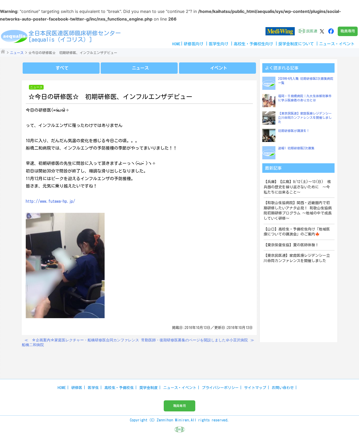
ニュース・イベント (179, 388)
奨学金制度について (296, 44)
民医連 (311, 31)
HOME (176, 44)
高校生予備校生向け (253, 44)
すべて (62, 68)
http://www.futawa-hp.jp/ (50, 201)
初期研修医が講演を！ (294, 130)
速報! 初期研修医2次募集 (296, 148)
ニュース (17, 53)
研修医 (76, 388)
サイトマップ (255, 388)
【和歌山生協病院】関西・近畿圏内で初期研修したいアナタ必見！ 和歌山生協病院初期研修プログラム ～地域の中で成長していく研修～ (298, 210)
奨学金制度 (148, 388)
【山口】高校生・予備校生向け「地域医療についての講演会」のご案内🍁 (297, 231)
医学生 (93, 388)
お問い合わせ (283, 388)
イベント (218, 68)
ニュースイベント (337, 44)
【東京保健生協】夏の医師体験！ (291, 245)
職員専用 (347, 31)
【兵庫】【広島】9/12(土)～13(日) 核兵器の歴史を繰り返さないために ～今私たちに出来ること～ (297, 187)
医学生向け (218, 44)
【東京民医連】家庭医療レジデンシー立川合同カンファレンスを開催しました (305, 117)
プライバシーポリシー (220, 388)
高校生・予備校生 (119, 388)
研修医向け (193, 44)
